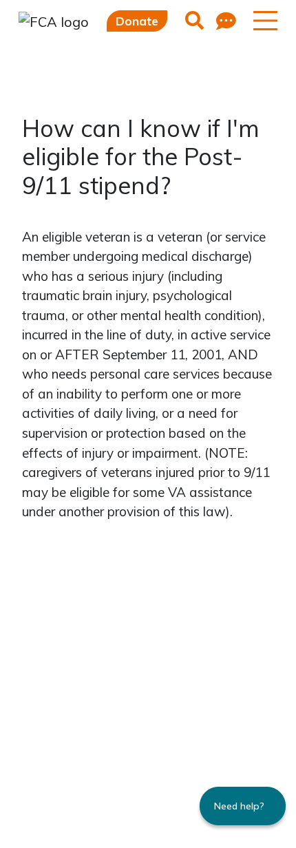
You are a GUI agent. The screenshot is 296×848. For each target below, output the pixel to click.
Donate (137, 21)
